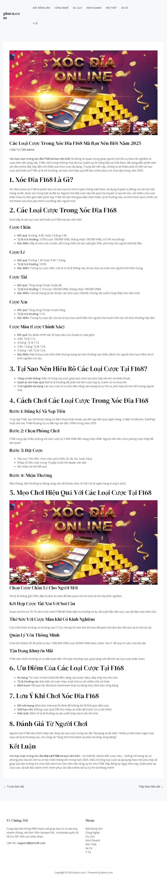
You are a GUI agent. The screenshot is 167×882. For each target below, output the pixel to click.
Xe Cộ (124, 7)
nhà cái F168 (51, 756)
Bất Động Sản (41, 7)
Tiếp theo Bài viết (151, 786)
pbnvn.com (11, 15)
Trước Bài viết (14, 786)
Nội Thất (111, 7)
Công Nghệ (61, 7)
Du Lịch (77, 7)
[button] (149, 16)
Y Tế (35, 23)
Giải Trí (15, 149)
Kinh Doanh (94, 7)
